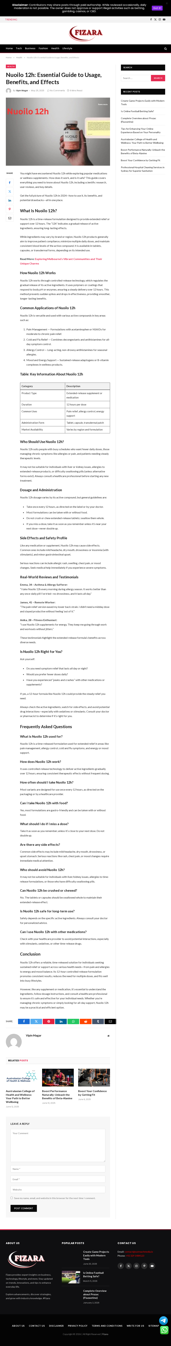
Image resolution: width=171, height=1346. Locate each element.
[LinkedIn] (10, 200)
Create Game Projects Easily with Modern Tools (96, 1255)
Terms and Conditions (107, 1325)
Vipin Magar (22, 90)
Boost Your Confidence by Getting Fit (92, 1092)
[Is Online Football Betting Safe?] (71, 1277)
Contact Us (37, 1325)
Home (9, 48)
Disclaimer (56, 1325)
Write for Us (135, 1325)
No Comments (57, 90)
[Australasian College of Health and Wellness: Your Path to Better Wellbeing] (22, 1078)
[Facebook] (10, 182)
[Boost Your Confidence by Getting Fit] (94, 1078)
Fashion (43, 48)
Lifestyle (67, 48)
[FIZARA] (85, 33)
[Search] (165, 48)
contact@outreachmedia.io (139, 1251)
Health (55, 48)
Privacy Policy (78, 1325)
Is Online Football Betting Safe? (39, 19)
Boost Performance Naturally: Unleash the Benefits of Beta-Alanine (57, 1094)
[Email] (10, 218)
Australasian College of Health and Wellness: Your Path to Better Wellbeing (20, 1096)
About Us (18, 1325)
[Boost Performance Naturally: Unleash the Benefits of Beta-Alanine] (58, 1078)
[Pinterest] (10, 209)
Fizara (105, 1334)
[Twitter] (10, 191)
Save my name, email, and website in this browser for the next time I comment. (55, 1198)
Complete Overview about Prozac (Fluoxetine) (95, 1294)
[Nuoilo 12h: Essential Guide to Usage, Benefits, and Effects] (58, 132)
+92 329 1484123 (135, 1255)
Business (30, 48)
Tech (19, 48)
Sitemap (153, 1325)
